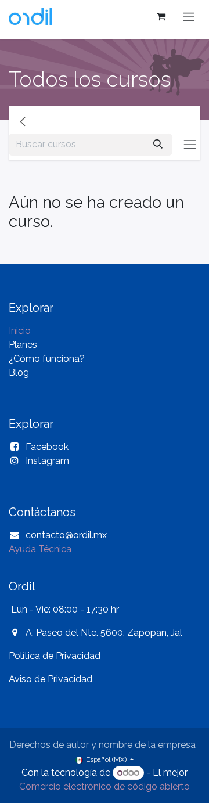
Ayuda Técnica (40, 548)
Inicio (20, 330)
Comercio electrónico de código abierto (104, 786)
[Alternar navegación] (188, 16)
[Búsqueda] (157, 145)
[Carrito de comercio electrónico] (160, 16)
